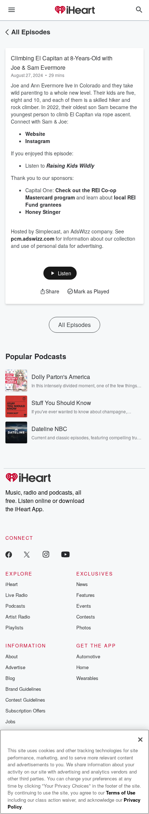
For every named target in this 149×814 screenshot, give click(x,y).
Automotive (88, 656)
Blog (10, 678)
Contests (85, 616)
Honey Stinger (42, 211)
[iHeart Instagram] (46, 554)
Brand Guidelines (23, 688)
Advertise (15, 667)
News (82, 584)
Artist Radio (17, 616)
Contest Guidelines (25, 699)
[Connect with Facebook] (8, 554)
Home (82, 667)
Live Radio (16, 594)
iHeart (11, 584)
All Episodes (30, 31)
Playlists (14, 627)
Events (83, 605)
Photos (83, 627)
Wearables (87, 678)
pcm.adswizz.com (32, 238)
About (11, 656)
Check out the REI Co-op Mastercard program (70, 193)
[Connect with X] (27, 554)
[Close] (140, 740)
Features (85, 594)
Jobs (10, 721)
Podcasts (15, 605)
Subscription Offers (25, 710)
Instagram (38, 141)
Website (36, 133)
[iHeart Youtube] (65, 554)
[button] (60, 273)
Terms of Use (120, 792)
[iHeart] (74, 10)
